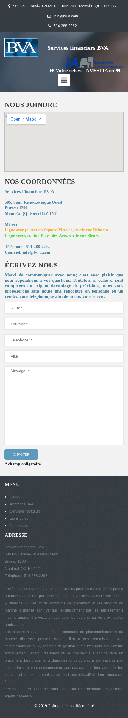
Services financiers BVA (77, 47)
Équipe (15, 497)
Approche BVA (21, 504)
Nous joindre (20, 526)
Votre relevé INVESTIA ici (85, 70)
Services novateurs (25, 511)
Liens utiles (19, 518)
